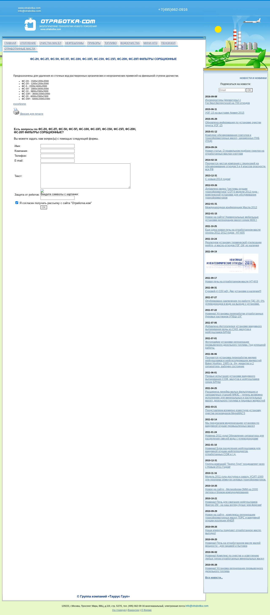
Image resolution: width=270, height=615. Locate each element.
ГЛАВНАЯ (10, 43)
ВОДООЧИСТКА (130, 43)
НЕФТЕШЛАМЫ (74, 43)
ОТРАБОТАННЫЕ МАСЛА (19, 48)
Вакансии (133, 610)
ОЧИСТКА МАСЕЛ (50, 43)
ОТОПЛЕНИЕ (28, 43)
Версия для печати (31, 113)
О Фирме (146, 610)
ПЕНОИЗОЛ (168, 43)
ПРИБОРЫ (94, 43)
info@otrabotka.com (196, 605)
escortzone (19, 103)
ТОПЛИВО (110, 43)
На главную (119, 610)
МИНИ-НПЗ (150, 43)
